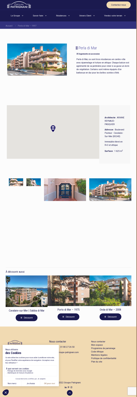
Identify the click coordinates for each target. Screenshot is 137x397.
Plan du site (96, 361)
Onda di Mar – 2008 (110, 309)
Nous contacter (57, 341)
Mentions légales (99, 355)
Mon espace (97, 345)
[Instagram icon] (71, 387)
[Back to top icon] (70, 393)
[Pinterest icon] (69, 387)
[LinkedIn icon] (66, 387)
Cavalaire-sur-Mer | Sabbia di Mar (26, 310)
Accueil (9, 26)
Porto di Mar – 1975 (68, 309)
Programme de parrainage (103, 348)
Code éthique (97, 351)
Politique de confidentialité (103, 358)
